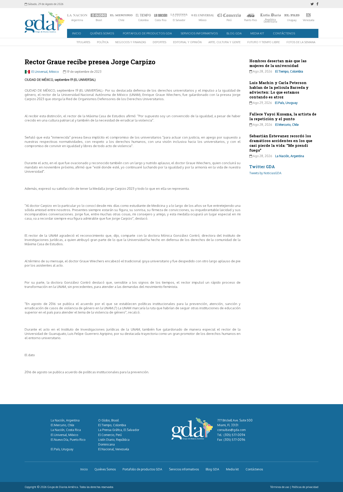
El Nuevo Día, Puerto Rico (68, 440)
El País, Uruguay (286, 103)
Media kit (257, 33)
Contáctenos (284, 33)
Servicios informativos (199, 33)
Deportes (159, 42)
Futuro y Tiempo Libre (263, 42)
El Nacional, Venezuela (113, 449)
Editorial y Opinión (187, 42)
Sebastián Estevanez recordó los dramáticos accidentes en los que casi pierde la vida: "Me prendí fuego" (280, 143)
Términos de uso (279, 487)
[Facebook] (317, 4)
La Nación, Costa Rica (66, 430)
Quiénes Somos (102, 33)
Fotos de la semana (301, 42)
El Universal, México (45, 72)
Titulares (83, 42)
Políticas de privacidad (305, 487)
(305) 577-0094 (234, 435)
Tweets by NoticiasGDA (265, 173)
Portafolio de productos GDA (147, 33)
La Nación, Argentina (289, 156)
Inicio (76, 33)
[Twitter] (312, 4)
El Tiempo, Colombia (289, 71)
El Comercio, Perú (110, 435)
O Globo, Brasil (108, 420)
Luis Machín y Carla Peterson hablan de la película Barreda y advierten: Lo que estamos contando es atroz (279, 89)
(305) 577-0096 (234, 440)
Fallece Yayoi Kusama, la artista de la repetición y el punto (282, 116)
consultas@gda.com (231, 430)
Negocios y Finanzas (130, 42)
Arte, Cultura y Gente (224, 42)
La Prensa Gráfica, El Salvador (118, 430)
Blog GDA (234, 33)
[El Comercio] (229, 15)
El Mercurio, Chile (287, 125)
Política (102, 42)
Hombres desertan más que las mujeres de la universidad (278, 63)
